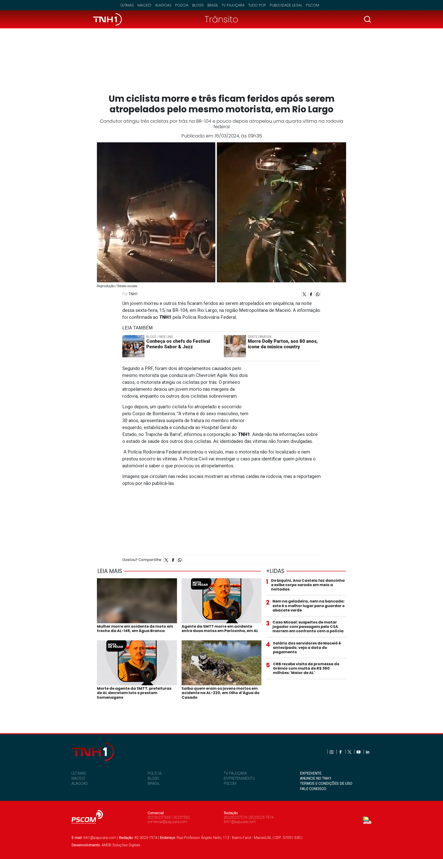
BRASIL (154, 783)
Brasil (212, 5)
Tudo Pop (257, 5)
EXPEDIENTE (310, 773)
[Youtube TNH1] (358, 751)
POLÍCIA (155, 773)
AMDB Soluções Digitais (121, 845)
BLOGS (153, 778)
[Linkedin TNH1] (367, 751)
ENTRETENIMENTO (239, 778)
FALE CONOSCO (313, 789)
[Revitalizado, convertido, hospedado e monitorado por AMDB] (367, 820)
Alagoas (163, 5)
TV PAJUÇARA (235, 773)
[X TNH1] (349, 751)
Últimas (127, 5)
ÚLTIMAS (79, 773)
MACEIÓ (78, 778)
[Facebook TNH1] (340, 751)
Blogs (198, 5)
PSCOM (230, 783)
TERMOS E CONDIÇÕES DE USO (326, 783)
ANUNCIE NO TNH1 (315, 778)
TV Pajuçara (233, 5)
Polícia (182, 5)
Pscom (312, 5)
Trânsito (221, 19)
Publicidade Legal (286, 5)
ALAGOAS (79, 783)
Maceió (144, 5)
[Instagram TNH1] (331, 751)
